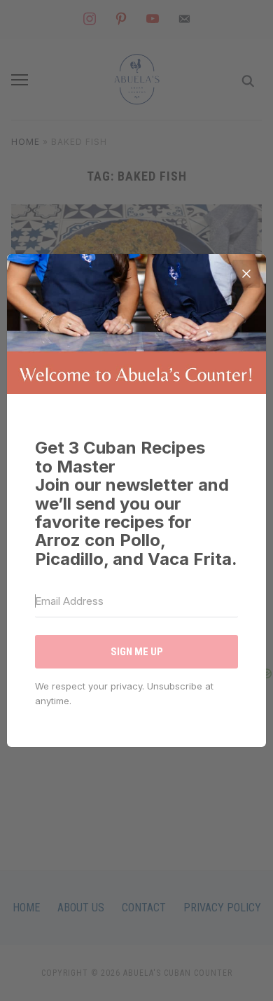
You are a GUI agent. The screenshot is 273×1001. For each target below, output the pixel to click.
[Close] (246, 274)
